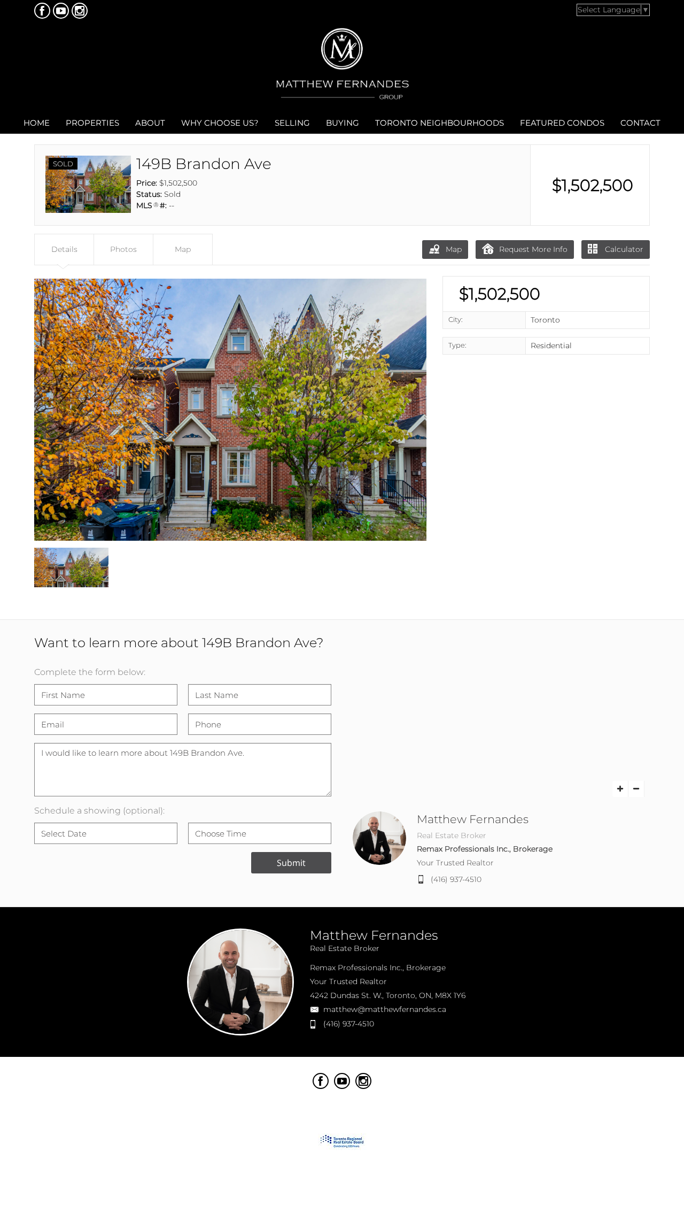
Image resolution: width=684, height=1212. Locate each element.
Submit (291, 863)
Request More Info (533, 249)
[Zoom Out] (636, 789)
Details (64, 249)
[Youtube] (61, 11)
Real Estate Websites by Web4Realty (521, 1078)
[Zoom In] (620, 789)
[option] (230, 409)
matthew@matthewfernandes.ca (384, 1009)
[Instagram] (80, 11)
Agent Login (618, 1078)
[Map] (501, 732)
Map (454, 249)
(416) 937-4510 (456, 879)
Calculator (623, 249)
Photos (123, 249)
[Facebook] (42, 11)
